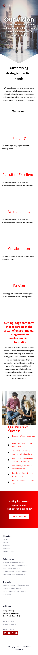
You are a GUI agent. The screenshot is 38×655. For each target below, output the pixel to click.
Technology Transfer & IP (12, 568)
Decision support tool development (16, 585)
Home (5, 539)
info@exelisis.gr (8, 611)
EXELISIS (6, 542)
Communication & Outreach (14, 574)
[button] (19, 516)
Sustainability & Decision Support (15, 571)
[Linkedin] (5, 633)
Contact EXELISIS (9, 551)
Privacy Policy (19, 649)
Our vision (6, 548)
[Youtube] (16, 633)
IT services (7, 594)
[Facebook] (9, 633)
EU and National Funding (12, 588)
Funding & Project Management (15, 565)
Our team (6, 545)
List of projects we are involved (14, 591)
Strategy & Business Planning (13, 562)
